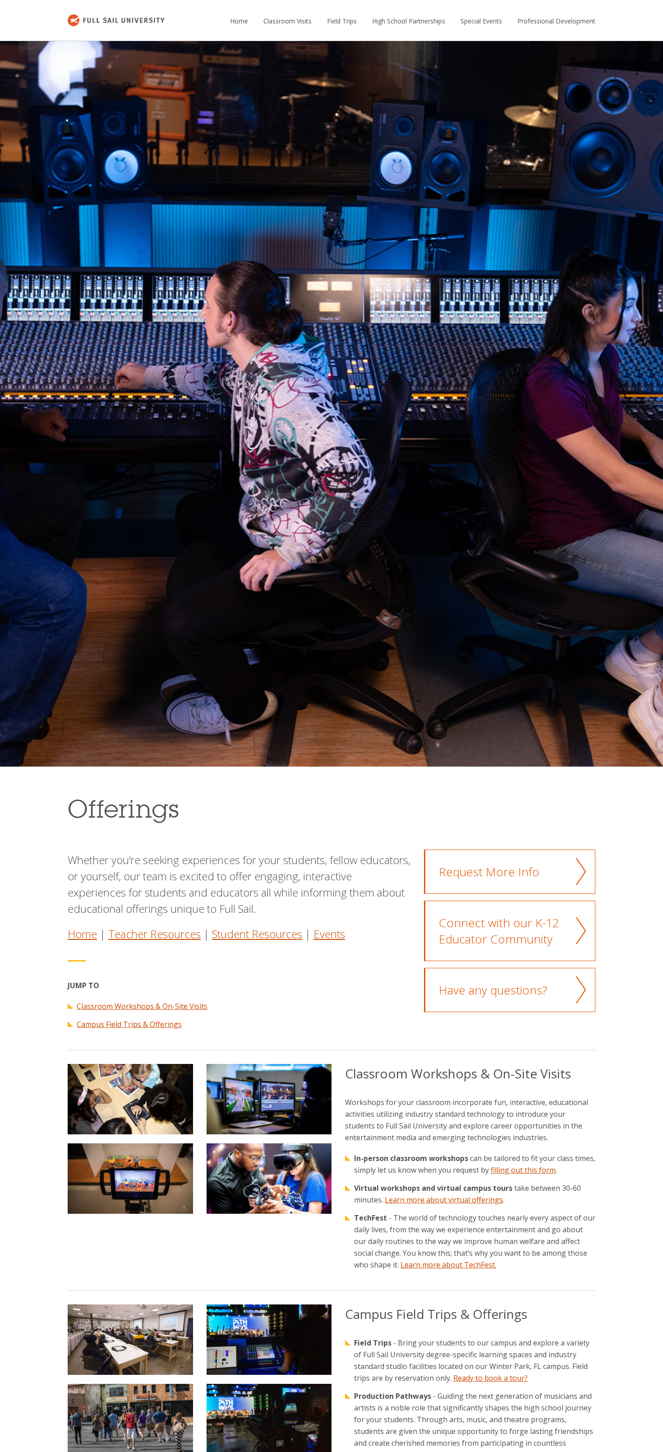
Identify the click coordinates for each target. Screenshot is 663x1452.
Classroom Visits (287, 21)
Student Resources (257, 933)
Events (329, 933)
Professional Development (556, 21)
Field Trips (342, 21)
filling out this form (523, 1170)
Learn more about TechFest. (448, 1265)
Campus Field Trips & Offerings (129, 1024)
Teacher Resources (154, 933)
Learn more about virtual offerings (444, 1200)
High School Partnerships (408, 21)
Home (239, 21)
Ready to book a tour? (490, 1378)
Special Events (481, 21)
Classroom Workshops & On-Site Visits (142, 1006)
